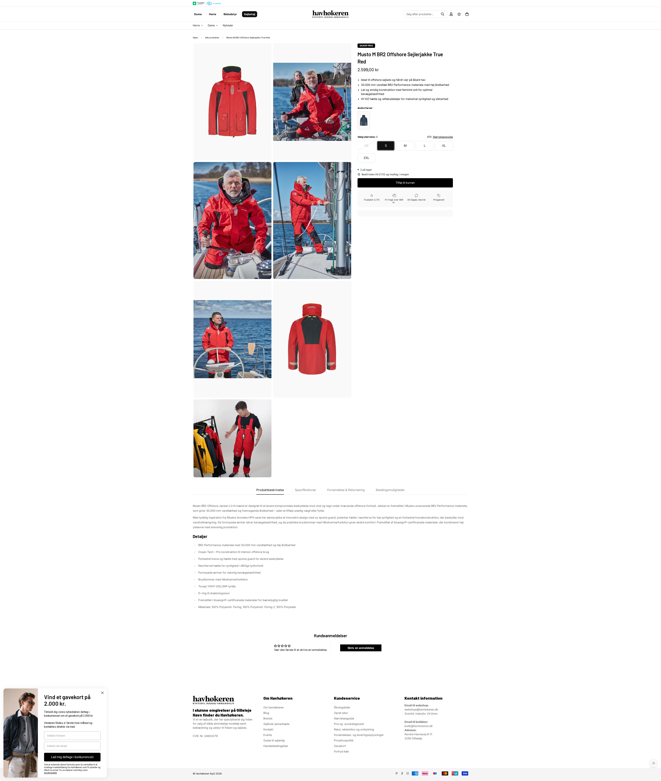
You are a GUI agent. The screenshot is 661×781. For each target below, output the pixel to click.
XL (444, 146)
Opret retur (341, 713)
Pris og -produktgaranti (349, 724)
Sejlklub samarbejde (276, 724)
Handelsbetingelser (275, 746)
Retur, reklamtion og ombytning (354, 729)
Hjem (195, 37)
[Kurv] (467, 14)
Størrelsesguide (344, 718)
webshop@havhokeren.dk (421, 709)
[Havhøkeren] (330, 14)
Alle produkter (212, 37)
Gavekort (340, 746)
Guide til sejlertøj (274, 740)
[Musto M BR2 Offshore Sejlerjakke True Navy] (364, 120)
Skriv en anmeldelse (361, 648)
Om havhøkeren (273, 707)
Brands (267, 718)
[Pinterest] (396, 773)
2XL (366, 158)
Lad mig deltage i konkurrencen (72, 757)
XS (366, 146)
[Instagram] (407, 773)
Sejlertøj (249, 14)
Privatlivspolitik (344, 740)
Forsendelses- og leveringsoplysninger (359, 735)
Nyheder (228, 25)
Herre (212, 14)
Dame (198, 14)
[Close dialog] (102, 692)
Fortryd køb (341, 751)
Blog (266, 713)
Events (267, 735)
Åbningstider (342, 707)
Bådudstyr (230, 14)
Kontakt (268, 729)
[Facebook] (402, 773)
